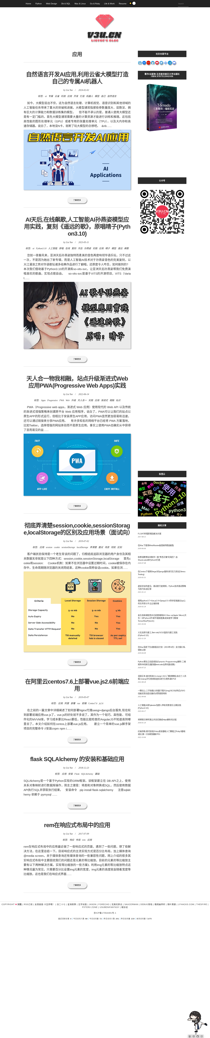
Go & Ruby (95, 3)
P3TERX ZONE (90, 907)
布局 (78, 840)
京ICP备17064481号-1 (105, 913)
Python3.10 (41, 248)
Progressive (52, 400)
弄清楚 (93, 547)
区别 (119, 547)
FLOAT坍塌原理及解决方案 (149, 533)
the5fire (201, 904)
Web (68, 400)
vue (78, 703)
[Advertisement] (162, 157)
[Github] (153, 64)
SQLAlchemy (87, 774)
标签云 (162, 474)
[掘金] (166, 64)
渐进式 (104, 400)
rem (84, 840)
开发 (76, 96)
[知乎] (144, 64)
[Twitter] (161, 64)
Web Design (51, 3)
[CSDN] (148, 64)
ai (46, 96)
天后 (80, 248)
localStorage (82, 547)
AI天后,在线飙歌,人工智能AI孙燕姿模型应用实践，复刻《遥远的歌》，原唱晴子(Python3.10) (77, 226)
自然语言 (111, 96)
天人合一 (82, 400)
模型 (97, 96)
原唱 (61, 248)
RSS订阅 (28, 904)
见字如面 (82, 904)
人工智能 (52, 248)
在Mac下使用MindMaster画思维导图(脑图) (156, 545)
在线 (67, 248)
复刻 (74, 248)
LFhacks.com (186, 904)
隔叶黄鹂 (171, 904)
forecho (103, 904)
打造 (82, 96)
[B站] (140, 64)
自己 (103, 96)
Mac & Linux (80, 3)
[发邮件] (174, 64)
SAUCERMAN (131, 904)
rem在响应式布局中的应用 (77, 825)
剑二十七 (61, 904)
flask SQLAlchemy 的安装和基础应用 (77, 759)
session (49, 547)
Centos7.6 (92, 703)
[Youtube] (157, 64)
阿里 (66, 703)
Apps (43, 400)
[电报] (170, 64)
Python (38, 3)
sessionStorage (68, 547)
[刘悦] (105, 48)
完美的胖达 (117, 904)
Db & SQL (65, 3)
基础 (97, 774)
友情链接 (39, 904)
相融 (112, 400)
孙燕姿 (87, 248)
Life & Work (109, 3)
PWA (61, 400)
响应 (72, 840)
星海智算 (72, 904)
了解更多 (77, 200)
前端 (84, 703)
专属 (50, 96)
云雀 (57, 96)
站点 (118, 400)
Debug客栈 (146, 904)
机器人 (89, 96)
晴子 (107, 248)
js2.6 (101, 703)
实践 (95, 248)
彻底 (113, 547)
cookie (57, 547)
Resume (122, 3)
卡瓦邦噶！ (49, 904)
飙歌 (126, 248)
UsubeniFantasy (109, 907)
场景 (107, 547)
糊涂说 (124, 907)
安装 (70, 774)
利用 (63, 96)
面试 (100, 547)
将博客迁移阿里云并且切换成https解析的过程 (157, 719)
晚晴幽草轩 (160, 904)
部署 (73, 703)
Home (28, 3)
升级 (73, 400)
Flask (76, 774)
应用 (69, 96)
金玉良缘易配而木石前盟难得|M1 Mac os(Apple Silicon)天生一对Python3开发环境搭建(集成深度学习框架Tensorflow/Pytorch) (162, 618)
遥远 (120, 248)
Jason (92, 904)
